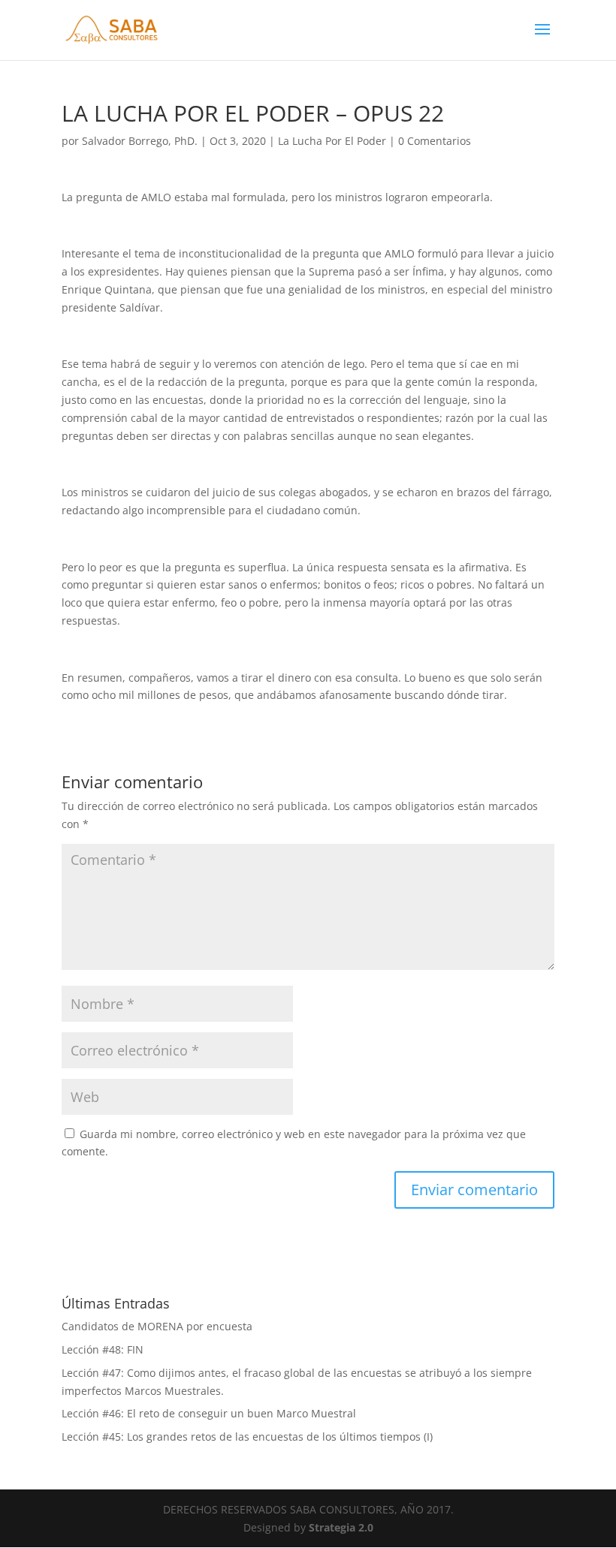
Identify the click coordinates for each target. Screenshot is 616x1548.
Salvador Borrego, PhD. (140, 141)
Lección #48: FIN (102, 1349)
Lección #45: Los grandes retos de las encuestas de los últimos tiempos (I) (247, 1436)
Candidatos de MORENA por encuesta (157, 1326)
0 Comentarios (434, 141)
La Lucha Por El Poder (332, 141)
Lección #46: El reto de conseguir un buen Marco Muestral (209, 1413)
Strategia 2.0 (341, 1527)
